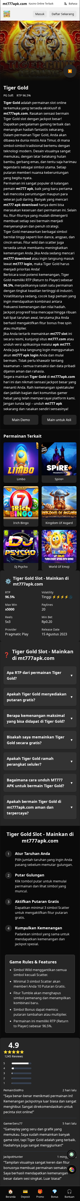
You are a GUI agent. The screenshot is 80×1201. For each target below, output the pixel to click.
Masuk (39, 14)
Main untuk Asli (59, 420)
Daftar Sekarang (63, 14)
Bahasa (73, 3)
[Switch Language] (65, 3)
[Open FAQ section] (71, 1154)
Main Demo (21, 420)
